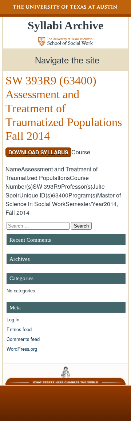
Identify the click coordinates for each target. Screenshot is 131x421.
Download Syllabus (38, 152)
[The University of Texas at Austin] (65, 7)
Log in (13, 319)
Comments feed (23, 338)
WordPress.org (22, 348)
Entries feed (19, 329)
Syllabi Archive (65, 25)
